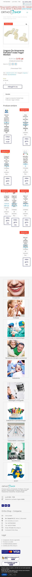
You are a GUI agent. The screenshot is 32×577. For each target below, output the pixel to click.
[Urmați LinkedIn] (6, 505)
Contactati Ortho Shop (11, 530)
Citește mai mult (8, 139)
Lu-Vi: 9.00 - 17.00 (16, 1)
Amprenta (14, 17)
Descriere (8, 94)
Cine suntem (8, 515)
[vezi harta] (26, 8)
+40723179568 (11, 525)
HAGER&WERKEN (12, 74)
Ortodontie (9, 17)
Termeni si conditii (8, 542)
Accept (4, 574)
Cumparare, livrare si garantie (11, 540)
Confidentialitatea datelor (10, 544)
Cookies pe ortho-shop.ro (10, 545)
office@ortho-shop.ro (15, 528)
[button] (26, 24)
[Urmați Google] (9, 505)
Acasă (4, 17)
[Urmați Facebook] (3, 505)
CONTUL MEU (27, 1)
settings (15, 572)
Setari (10, 574)
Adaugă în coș (13, 87)
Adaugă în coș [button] (26, 141)
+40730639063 (6, 1)
